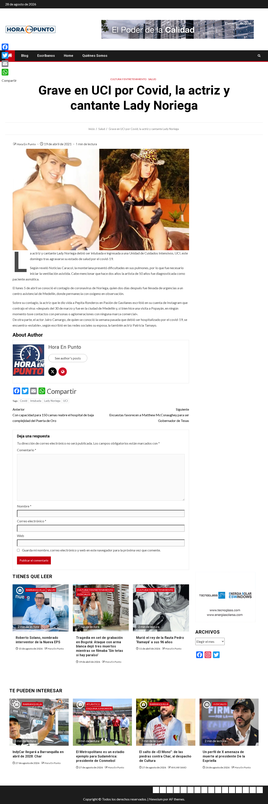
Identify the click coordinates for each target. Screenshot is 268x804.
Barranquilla (35, 589)
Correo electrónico (31, 521)
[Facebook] (9, 47)
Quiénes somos (94, 56)
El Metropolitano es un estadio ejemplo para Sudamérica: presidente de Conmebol (100, 756)
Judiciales (83, 594)
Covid (23, 400)
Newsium (156, 799)
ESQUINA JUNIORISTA (99, 708)
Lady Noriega (52, 400)
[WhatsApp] (9, 72)
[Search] (259, 56)
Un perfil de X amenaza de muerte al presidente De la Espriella (224, 756)
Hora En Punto (26, 144)
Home (68, 56)
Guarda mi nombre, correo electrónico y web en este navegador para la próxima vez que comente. (91, 550)
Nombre (24, 506)
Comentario (26, 450)
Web (20, 536)
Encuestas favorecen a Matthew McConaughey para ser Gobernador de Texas (149, 415)
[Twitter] (9, 55)
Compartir (62, 391)
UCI (65, 400)
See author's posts (68, 358)
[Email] (9, 64)
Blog (24, 56)
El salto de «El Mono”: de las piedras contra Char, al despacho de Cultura (165, 756)
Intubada (35, 400)
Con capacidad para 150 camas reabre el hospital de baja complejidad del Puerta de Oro (53, 415)
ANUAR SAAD (178, 767)
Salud (152, 79)
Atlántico (93, 704)
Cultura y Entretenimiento (128, 79)
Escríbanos (46, 56)
